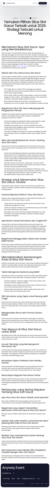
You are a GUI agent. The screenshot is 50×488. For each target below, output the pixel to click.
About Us (33, 483)
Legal (46, 483)
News (13, 478)
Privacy (37, 483)
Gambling (15, 18)
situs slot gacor (22, 66)
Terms (42, 483)
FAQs (18, 478)
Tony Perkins (34, 18)
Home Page (6, 478)
